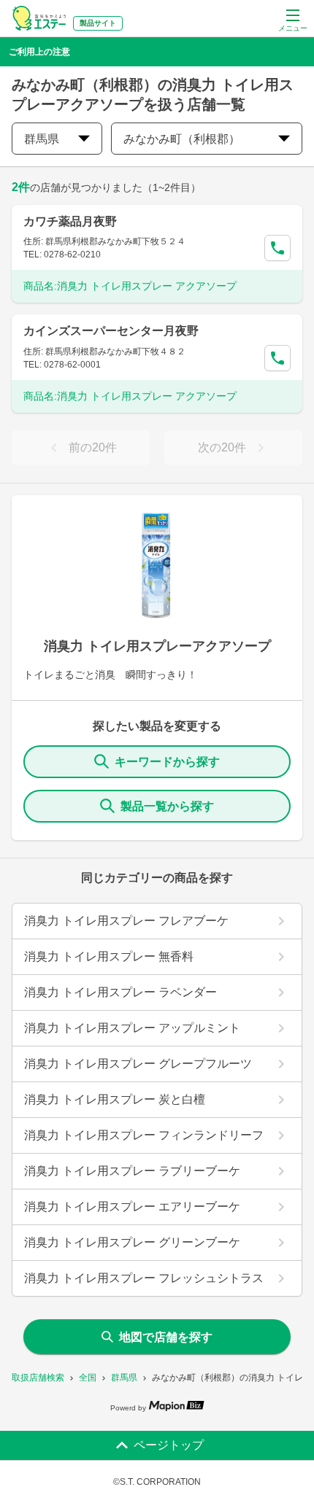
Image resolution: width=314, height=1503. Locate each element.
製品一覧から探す (167, 806)
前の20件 (93, 447)
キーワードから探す (167, 762)
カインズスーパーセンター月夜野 (111, 331)
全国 (87, 1377)
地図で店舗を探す (165, 1337)
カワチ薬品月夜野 (70, 221)
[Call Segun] (277, 248)
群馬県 (124, 1377)
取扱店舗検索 (38, 1377)
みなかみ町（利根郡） (181, 139)
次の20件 (222, 447)
